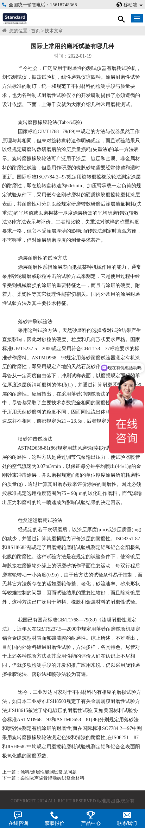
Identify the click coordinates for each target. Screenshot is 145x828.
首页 (35, 30)
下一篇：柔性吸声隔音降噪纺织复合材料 (43, 778)
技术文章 (54, 30)
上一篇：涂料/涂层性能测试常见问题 (39, 772)
